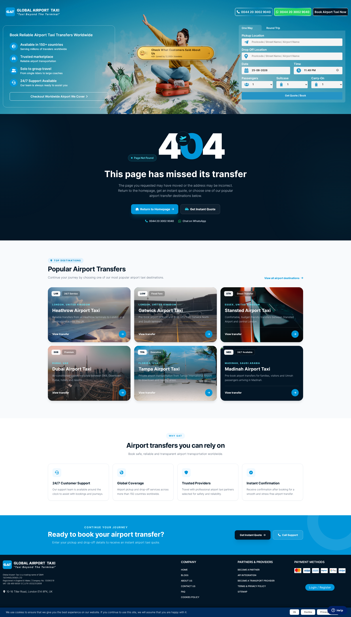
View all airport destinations (281, 278)
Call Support (290, 534)
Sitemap (242, 591)
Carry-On (317, 78)
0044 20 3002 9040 (256, 12)
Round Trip (273, 27)
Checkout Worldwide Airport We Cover (58, 96)
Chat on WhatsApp (194, 221)
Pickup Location (253, 35)
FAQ (183, 591)
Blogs (184, 575)
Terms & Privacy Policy (252, 586)
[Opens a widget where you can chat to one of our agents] (337, 610)
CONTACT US (188, 586)
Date (245, 64)
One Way (247, 27)
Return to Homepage (155, 209)
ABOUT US (186, 580)
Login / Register (320, 587)
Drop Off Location (254, 49)
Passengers (250, 78)
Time (297, 64)
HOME (184, 569)
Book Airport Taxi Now (330, 12)
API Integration (247, 575)
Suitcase (282, 78)
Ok (294, 612)
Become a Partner (249, 569)
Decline (308, 612)
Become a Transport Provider (256, 580)
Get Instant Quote (203, 209)
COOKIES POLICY (190, 597)
